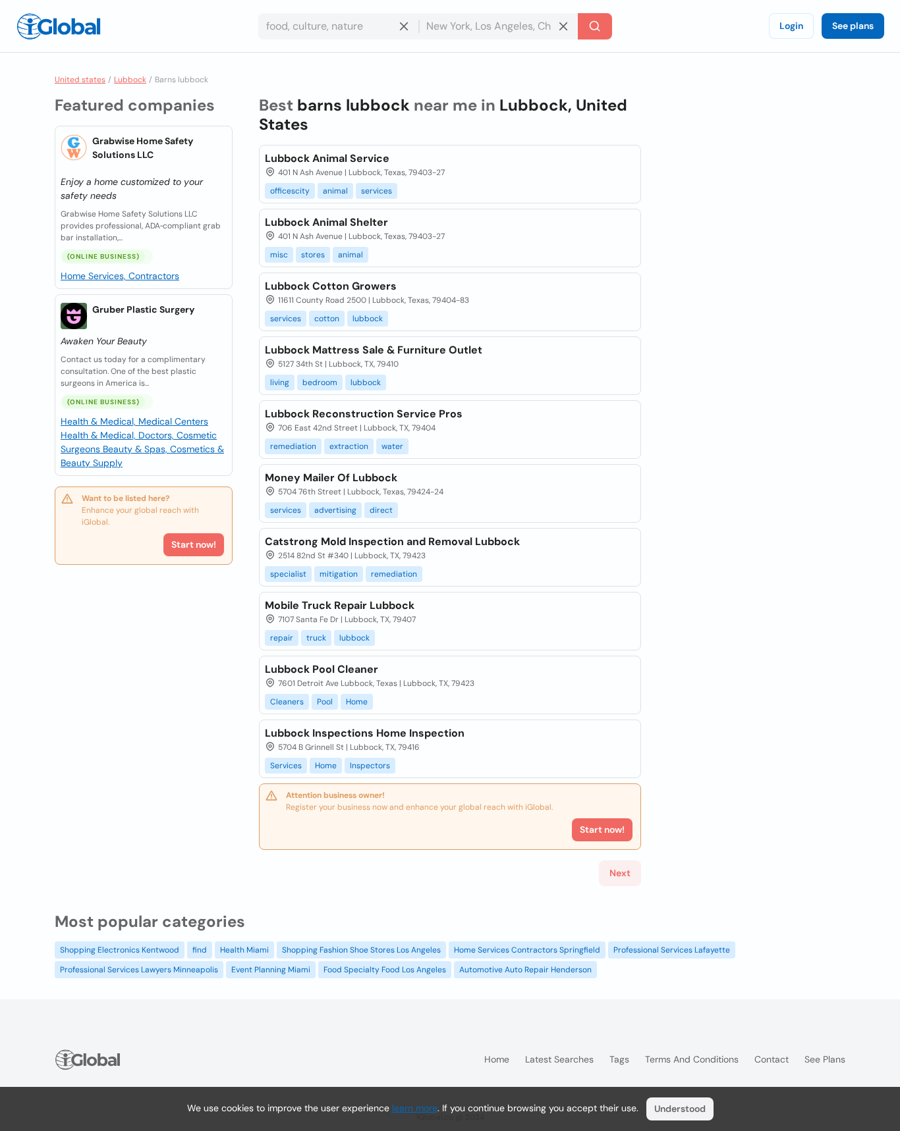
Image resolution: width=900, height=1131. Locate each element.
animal (335, 191)
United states (80, 79)
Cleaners (287, 702)
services (376, 191)
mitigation (339, 574)
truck (316, 638)
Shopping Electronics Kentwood (119, 950)
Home (357, 702)
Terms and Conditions (692, 1059)
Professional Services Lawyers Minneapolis (139, 969)
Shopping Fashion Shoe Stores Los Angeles (361, 950)
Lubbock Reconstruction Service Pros (364, 414)
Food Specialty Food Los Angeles (384, 969)
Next (620, 873)
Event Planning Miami (270, 969)
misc (279, 255)
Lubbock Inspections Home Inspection (364, 733)
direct (381, 510)
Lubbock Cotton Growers (331, 286)
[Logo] (58, 26)
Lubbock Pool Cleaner (321, 669)
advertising (335, 510)
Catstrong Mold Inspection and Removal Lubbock (392, 541)
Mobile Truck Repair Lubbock (339, 605)
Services (286, 765)
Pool (325, 702)
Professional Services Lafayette (671, 950)
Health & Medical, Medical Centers (134, 421)
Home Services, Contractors (120, 276)
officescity (290, 191)
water (392, 446)
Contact (771, 1059)
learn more (414, 1108)
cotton (326, 318)
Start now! (193, 544)
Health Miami (244, 950)
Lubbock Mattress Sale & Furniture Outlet (373, 350)
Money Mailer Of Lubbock (331, 478)
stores (313, 255)
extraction (348, 446)
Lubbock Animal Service (327, 158)
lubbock (367, 318)
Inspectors (370, 765)
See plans (853, 26)
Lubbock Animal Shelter (326, 222)
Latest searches (559, 1059)
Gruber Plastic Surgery (143, 309)
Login (791, 26)
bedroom (319, 382)
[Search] (595, 26)
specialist (288, 574)
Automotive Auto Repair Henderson (525, 969)
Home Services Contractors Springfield (527, 950)
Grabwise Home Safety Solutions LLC (142, 148)
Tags (619, 1059)
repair (281, 638)
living (279, 382)
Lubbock (130, 79)
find (199, 950)
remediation (293, 446)
